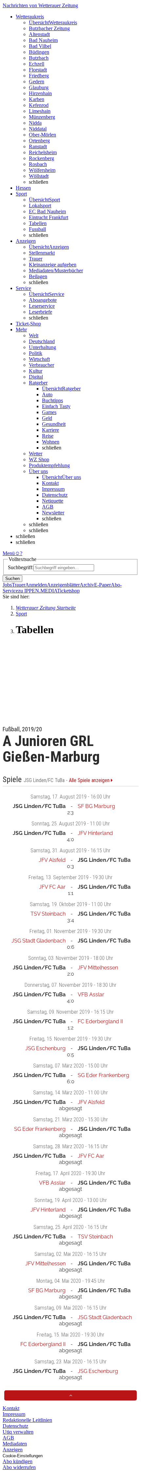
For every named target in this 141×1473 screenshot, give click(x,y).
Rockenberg (41, 158)
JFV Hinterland (95, 833)
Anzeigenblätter (63, 585)
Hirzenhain (40, 93)
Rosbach (38, 164)
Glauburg (39, 87)
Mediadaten (15, 1443)
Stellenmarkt (42, 253)
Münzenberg (42, 117)
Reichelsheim (43, 152)
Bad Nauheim (43, 40)
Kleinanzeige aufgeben (52, 264)
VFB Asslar (91, 994)
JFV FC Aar (52, 887)
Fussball (37, 229)
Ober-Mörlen (42, 134)
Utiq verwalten (18, 1432)
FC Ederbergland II (100, 1021)
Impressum (53, 489)
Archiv (87, 585)
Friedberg (39, 75)
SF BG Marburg (96, 806)
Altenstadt (39, 34)
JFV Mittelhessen (98, 968)
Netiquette (52, 501)
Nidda (35, 123)
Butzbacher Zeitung (49, 28)
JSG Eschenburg (45, 1048)
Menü (9, 553)
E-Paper (102, 585)
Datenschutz (55, 495)
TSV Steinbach (48, 914)
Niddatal (38, 129)
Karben (36, 99)
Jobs (7, 585)
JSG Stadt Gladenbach (38, 941)
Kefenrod (39, 105)
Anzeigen (13, 1449)
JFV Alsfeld (52, 860)
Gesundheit (54, 424)
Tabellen (38, 223)
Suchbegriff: (20, 567)
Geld (47, 418)
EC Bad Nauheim (47, 211)
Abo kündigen (17, 1461)
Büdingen (39, 52)
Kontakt (50, 483)
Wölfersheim (42, 170)
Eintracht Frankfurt (48, 217)
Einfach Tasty (56, 406)
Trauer (35, 258)
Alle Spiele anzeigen (90, 780)
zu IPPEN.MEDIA (37, 590)
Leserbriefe (40, 312)
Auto (47, 394)
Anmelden (36, 585)
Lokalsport (40, 205)
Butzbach (39, 58)
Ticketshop (68, 590)
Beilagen (38, 276)
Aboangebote (43, 300)
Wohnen (50, 442)
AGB (47, 506)
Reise (47, 436)
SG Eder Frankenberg (103, 1075)
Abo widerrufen (19, 1467)
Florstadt (38, 70)
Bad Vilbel (40, 46)
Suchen (12, 578)
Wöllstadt (39, 176)
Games (49, 412)
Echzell (36, 64)
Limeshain (39, 111)
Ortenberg (39, 140)
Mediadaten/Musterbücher (56, 270)
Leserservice (42, 306)
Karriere (50, 430)
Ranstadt (38, 146)
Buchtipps (52, 400)
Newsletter (53, 512)
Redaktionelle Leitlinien (27, 1420)
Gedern (36, 81)
